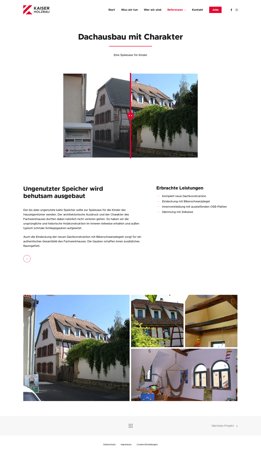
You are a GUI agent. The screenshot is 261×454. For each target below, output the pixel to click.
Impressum (126, 445)
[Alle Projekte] (130, 425)
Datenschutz (109, 445)
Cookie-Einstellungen (147, 445)
